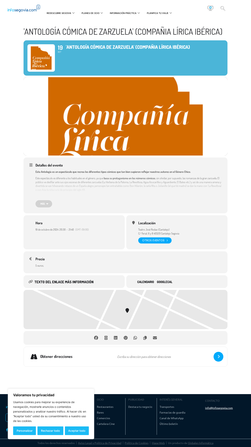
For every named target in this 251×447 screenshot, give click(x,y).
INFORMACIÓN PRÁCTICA (123, 13)
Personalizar (25, 430)
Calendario (145, 282)
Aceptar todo (76, 430)
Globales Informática (200, 443)
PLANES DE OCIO (90, 13)
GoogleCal (164, 282)
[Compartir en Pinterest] (125, 338)
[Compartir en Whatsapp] (135, 338)
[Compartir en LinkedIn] (116, 338)
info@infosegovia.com (219, 408)
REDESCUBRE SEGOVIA (59, 13)
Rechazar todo (50, 430)
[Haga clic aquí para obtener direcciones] (218, 357)
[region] (51, 414)
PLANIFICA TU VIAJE (157, 13)
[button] (223, 8)
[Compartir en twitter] (106, 338)
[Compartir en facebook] (96, 338)
